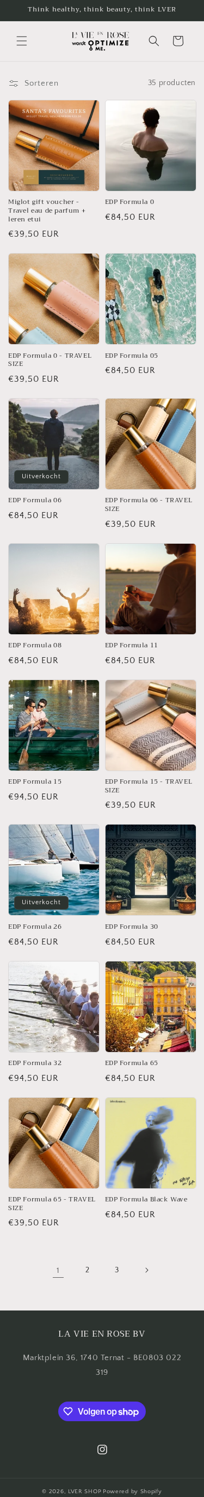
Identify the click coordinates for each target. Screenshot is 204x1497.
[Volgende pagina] (146, 1270)
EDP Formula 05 (131, 356)
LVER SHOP (84, 1491)
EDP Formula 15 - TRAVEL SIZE (149, 786)
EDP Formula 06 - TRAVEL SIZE (149, 504)
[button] (22, 41)
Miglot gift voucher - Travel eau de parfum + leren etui (46, 211)
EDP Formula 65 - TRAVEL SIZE (52, 1203)
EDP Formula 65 (131, 1063)
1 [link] (58, 1270)
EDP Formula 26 (34, 927)
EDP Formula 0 (129, 202)
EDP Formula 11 (131, 645)
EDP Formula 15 (34, 782)
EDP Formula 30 (131, 927)
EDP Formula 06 (34, 500)
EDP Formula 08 (34, 645)
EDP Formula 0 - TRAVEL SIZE (49, 360)
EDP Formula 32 (34, 1063)
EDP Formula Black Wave (146, 1199)
